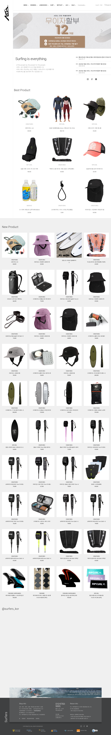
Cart (101, 5)
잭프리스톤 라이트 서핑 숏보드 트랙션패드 (62, 169)
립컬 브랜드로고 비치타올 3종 (96, 595)
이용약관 (37, 718)
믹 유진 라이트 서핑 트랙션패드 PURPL (96, 262)
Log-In (97, 5)
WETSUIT (60, 5)
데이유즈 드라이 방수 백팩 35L (14, 299)
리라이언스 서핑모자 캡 (14, 373)
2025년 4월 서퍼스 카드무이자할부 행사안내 (92, 71)
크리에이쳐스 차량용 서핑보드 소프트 (96, 410)
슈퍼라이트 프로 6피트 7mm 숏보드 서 (69, 521)
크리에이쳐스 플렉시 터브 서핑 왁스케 (42, 373)
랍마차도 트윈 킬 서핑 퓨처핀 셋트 (69, 595)
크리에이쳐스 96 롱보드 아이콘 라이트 (42, 410)
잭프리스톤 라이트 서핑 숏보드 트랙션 (69, 558)
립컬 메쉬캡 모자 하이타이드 (94, 169)
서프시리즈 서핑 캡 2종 (94, 128)
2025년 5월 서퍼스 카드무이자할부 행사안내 (92, 64)
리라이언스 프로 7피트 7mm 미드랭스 (42, 484)
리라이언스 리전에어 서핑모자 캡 (94, 210)
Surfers (6, 717)
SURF (52, 5)
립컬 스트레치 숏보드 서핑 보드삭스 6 (14, 447)
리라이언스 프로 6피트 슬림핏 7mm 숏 (69, 299)
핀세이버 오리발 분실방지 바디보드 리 (14, 336)
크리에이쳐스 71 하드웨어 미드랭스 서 (15, 410)
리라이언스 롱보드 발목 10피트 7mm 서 (69, 484)
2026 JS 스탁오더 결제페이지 (69, 260)
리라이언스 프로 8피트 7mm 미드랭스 (96, 447)
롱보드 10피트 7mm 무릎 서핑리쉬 (42, 447)
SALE (73, 5)
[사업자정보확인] (37, 710)
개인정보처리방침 (30, 718)
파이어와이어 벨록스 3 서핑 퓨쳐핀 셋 (14, 595)
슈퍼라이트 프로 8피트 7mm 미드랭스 (15, 484)
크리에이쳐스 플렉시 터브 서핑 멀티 (96, 336)
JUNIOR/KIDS (43, 5)
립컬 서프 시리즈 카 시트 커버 (29, 169)
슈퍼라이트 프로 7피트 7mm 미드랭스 (15, 521)
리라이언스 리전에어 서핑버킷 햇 (42, 262)
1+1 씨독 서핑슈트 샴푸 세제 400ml (29, 210)
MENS (25, 5)
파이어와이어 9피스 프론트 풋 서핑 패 (42, 595)
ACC (67, 5)
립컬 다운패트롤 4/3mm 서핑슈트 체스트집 (62, 128)
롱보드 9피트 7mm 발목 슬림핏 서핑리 (69, 447)
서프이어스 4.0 (29, 128)
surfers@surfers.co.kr (38, 708)
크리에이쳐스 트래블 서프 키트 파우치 (42, 299)
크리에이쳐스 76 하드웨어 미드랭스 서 (96, 373)
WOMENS (33, 5)
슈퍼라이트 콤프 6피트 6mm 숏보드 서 (14, 558)
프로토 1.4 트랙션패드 (96, 484)
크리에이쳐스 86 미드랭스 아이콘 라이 (69, 410)
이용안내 (23, 718)
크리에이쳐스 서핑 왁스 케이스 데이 (41, 521)
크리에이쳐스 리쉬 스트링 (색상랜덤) (62, 210)
